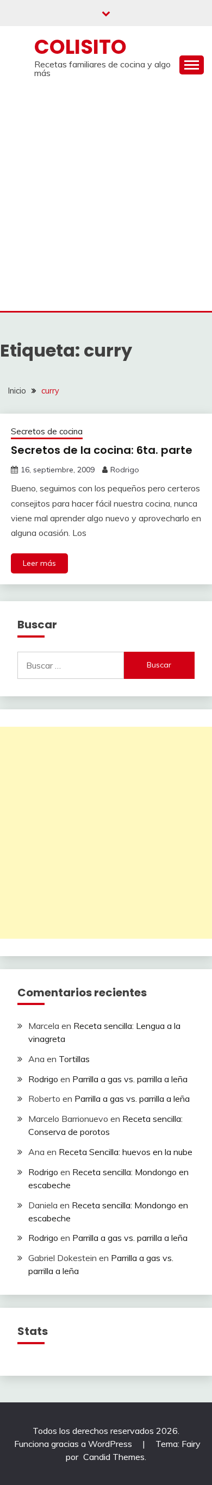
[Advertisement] (106, 199)
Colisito (80, 47)
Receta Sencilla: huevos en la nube (125, 1151)
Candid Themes (114, 1456)
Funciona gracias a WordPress (74, 1443)
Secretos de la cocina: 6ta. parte (101, 450)
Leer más (39, 563)
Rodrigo (124, 470)
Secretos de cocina (47, 431)
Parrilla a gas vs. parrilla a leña (130, 1079)
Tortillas (74, 1058)
